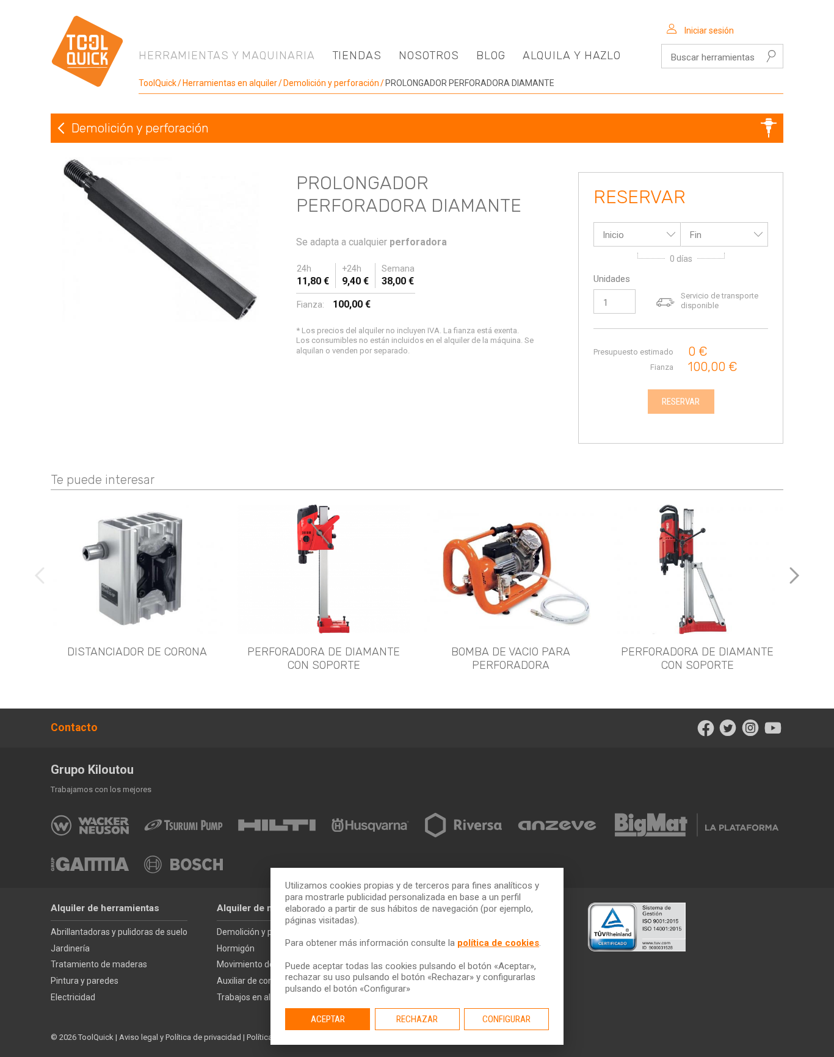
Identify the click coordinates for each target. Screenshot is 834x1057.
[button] (794, 575)
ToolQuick (157, 83)
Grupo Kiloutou (92, 769)
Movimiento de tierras (259, 964)
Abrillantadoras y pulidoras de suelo (119, 932)
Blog (491, 55)
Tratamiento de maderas (99, 964)
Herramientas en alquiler (230, 83)
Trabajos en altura (251, 997)
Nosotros (429, 55)
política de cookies (498, 942)
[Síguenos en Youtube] (772, 728)
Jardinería (70, 948)
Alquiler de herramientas (105, 908)
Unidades (611, 278)
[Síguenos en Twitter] (728, 728)
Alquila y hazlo (572, 55)
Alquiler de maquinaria (266, 908)
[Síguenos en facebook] (705, 728)
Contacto (74, 727)
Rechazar (417, 1019)
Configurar (506, 1019)
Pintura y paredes (84, 981)
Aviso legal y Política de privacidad (180, 1037)
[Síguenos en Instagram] (750, 728)
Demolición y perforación (331, 83)
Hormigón (236, 948)
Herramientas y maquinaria (227, 55)
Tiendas (357, 55)
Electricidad (73, 997)
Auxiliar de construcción (262, 981)
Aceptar (328, 1019)
